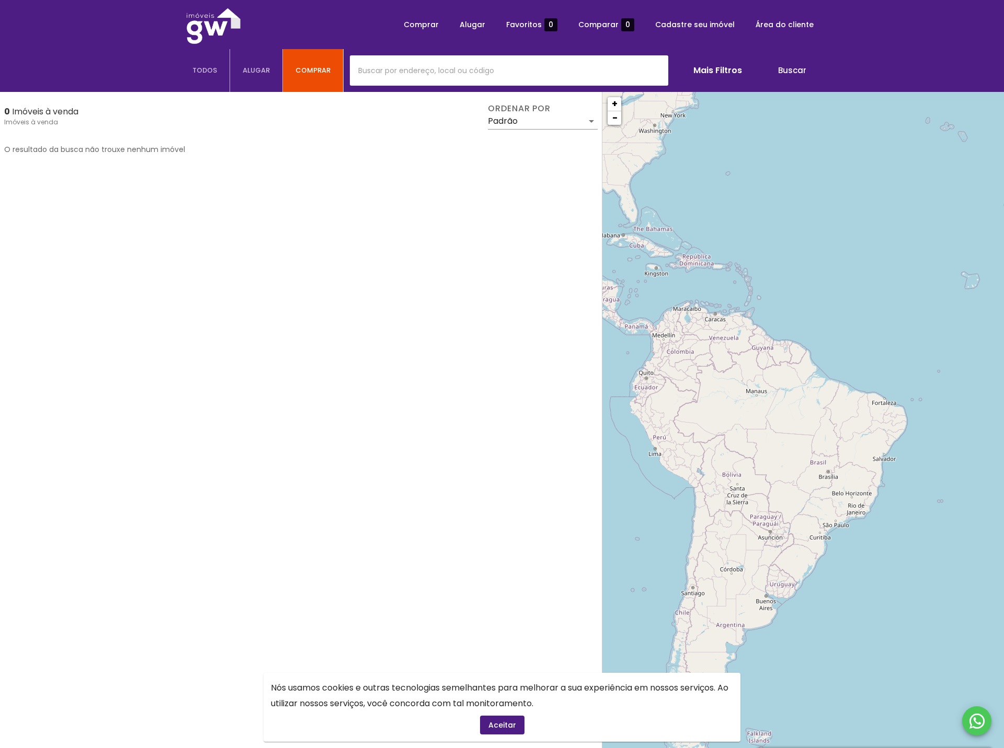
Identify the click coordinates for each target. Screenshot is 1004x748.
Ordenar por (519, 108)
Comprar (421, 24)
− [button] (615, 117)
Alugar (472, 24)
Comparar (604, 24)
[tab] (205, 70)
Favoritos (529, 24)
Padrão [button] (503, 121)
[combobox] (509, 70)
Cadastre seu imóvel (695, 24)
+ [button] (615, 103)
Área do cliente (785, 24)
